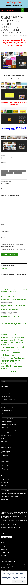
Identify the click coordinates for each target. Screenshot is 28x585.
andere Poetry (5, 393)
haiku (23, 347)
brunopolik (10, 35)
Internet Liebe (4, 464)
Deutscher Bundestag (13, 342)
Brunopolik (23, 337)
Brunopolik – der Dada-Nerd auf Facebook (13, 274)
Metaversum (23, 350)
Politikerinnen (19, 358)
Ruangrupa (11, 363)
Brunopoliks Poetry (6, 16)
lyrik (17, 350)
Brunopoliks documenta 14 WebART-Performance (14, 493)
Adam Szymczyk (10, 335)
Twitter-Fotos (18, 172)
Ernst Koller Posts (6, 421)
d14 (23, 340)
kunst (12, 350)
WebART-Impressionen (8, 424)
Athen (16, 335)
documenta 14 (12, 171)
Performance (16, 353)
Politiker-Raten (7, 358)
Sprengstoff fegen (6, 410)
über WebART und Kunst (8, 430)
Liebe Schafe (5, 187)
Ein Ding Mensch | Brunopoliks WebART (10, 516)
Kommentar (4, 204)
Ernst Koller (24, 344)
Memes (2, 413)
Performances (4, 17)
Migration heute (5, 468)
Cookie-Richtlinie (15, 578)
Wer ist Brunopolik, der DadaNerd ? (9, 502)
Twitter (18, 368)
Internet (3, 350)
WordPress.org (4, 555)
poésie (4, 334)
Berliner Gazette (17, 337)
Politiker (11, 355)
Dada (2, 342)
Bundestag (5, 340)
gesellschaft (18, 347)
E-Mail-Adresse (5, 231)
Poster (3, 363)
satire (16, 363)
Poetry (23, 353)
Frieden (11, 347)
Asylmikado (23, 524)
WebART (4, 174)
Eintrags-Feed (4, 549)
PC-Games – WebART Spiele (14, 527)
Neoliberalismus (4, 352)
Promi (8, 363)
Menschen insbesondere (6, 451)
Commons (11, 340)
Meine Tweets (4, 268)
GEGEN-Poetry (5, 396)
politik (4, 355)
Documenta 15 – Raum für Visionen (10, 496)
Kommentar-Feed (5, 552)
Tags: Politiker (13, 368)
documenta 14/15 (16, 16)
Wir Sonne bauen (6, 182)
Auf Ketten (3, 459)
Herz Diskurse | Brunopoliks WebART (10, 524)
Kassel (7, 350)
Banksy (12, 337)
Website (3, 237)
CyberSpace (4, 171)
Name (2, 224)
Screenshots (19, 366)
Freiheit (4, 347)
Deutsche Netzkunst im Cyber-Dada (15, 513)
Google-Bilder (21, 171)
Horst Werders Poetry (6, 407)
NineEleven (9, 353)
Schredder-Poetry (8, 366)
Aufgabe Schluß (4, 455)
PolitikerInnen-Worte (15, 17)
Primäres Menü (26, 10)
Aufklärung (6, 337)
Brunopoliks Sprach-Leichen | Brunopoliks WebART (13, 520)
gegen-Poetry (4, 485)
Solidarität (6, 368)
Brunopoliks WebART (7, 10)
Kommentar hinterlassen (20, 35)
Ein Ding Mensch (5, 522)
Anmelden (3, 546)
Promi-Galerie (5, 402)
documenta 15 (16, 345)
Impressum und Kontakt (6, 499)
